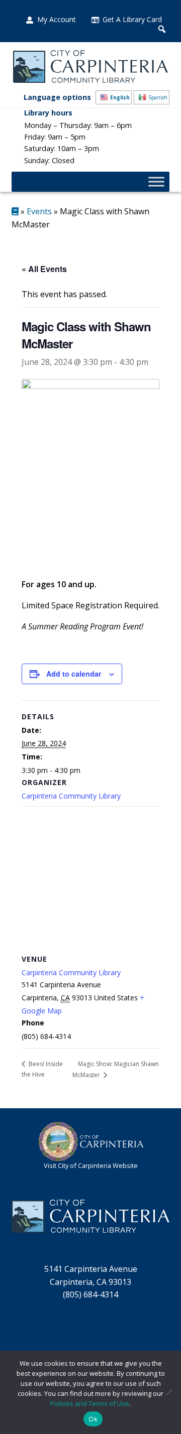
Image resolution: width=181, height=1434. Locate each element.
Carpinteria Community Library (71, 796)
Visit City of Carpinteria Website (91, 1165)
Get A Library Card (132, 19)
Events (39, 211)
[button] (161, 29)
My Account (56, 19)
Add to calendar (73, 674)
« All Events (44, 269)
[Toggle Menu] (156, 181)
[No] (168, 1392)
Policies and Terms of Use (89, 1403)
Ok (93, 1419)
